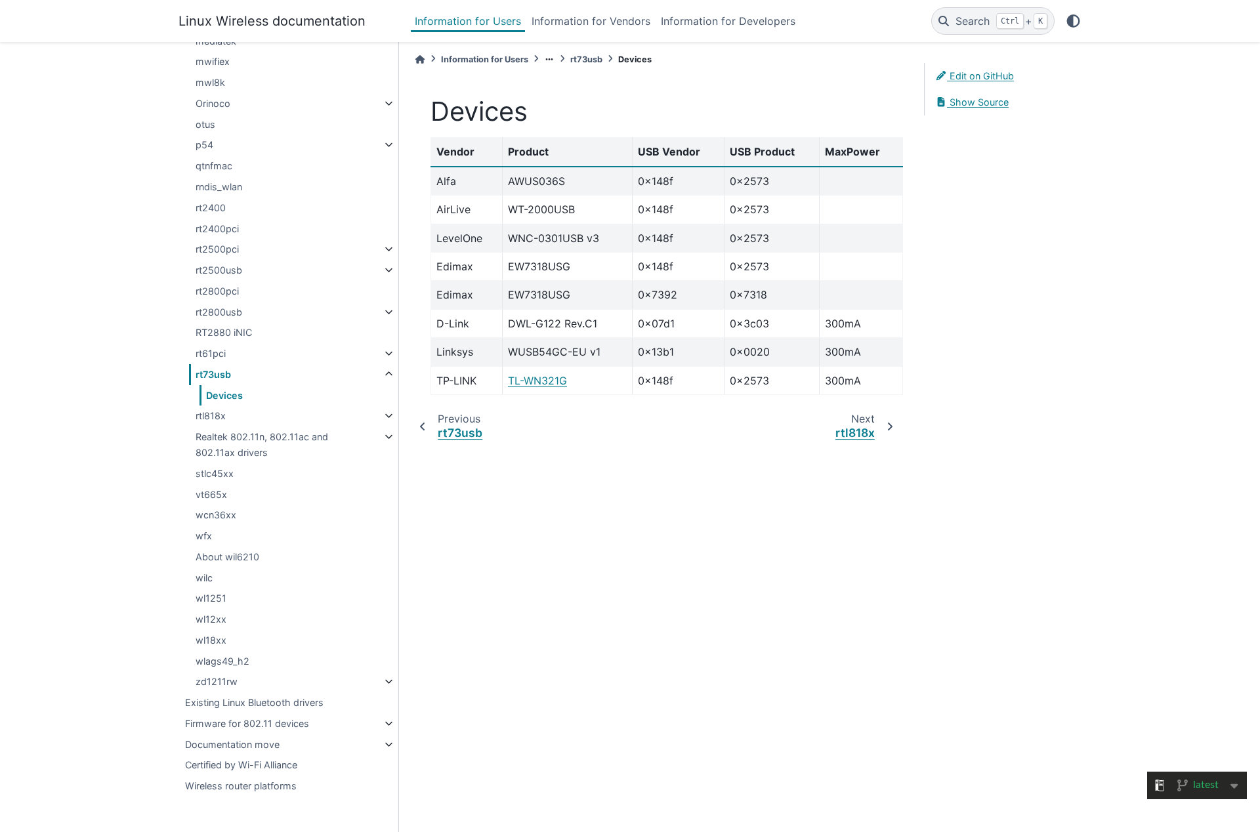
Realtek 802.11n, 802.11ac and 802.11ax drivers (262, 444)
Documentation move (232, 744)
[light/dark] (1073, 21)
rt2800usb (219, 312)
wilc (204, 577)
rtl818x (211, 415)
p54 (204, 144)
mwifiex (213, 61)
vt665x (211, 494)
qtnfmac (214, 165)
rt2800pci (217, 291)
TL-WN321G (537, 380)
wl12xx (211, 619)
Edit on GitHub (980, 75)
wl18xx (211, 640)
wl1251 (211, 598)
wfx (204, 535)
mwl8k (210, 82)
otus (205, 124)
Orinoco (213, 103)
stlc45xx (215, 473)
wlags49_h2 (222, 661)
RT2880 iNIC (224, 332)
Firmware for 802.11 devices (247, 723)
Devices (224, 395)
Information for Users (468, 21)
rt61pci (211, 353)
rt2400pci (217, 228)
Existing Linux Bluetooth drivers (254, 702)
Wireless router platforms (241, 785)
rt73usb (213, 374)
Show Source (978, 102)
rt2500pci (217, 249)
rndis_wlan (219, 186)
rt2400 (211, 207)
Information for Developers (728, 21)
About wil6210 (227, 556)
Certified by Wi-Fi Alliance (241, 764)
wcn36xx (216, 514)
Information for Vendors (591, 21)
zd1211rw (217, 681)
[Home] (420, 59)
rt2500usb (219, 270)
